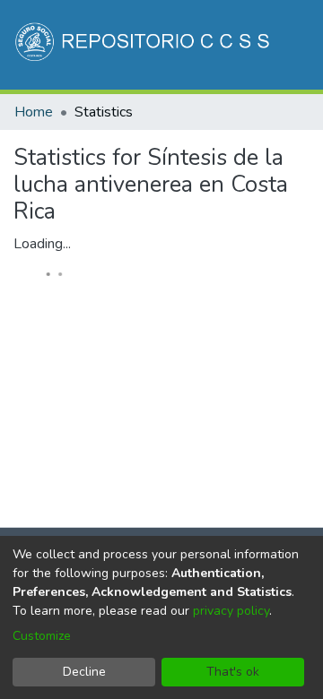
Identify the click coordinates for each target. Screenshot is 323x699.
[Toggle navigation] (284, 142)
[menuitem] (184, 141)
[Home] (144, 44)
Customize (42, 635)
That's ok (232, 671)
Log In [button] (221, 141)
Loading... (42, 244)
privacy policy (231, 610)
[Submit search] (158, 141)
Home (33, 112)
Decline (84, 671)
